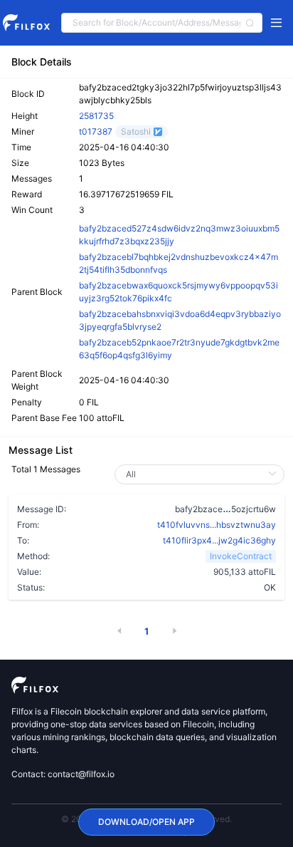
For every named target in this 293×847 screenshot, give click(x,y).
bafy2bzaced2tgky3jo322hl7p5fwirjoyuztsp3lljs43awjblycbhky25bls (180, 93)
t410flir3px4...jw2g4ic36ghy (219, 540)
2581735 (96, 115)
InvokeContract (241, 556)
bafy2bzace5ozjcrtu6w (225, 508)
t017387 (95, 131)
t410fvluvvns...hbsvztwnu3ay (216, 524)
